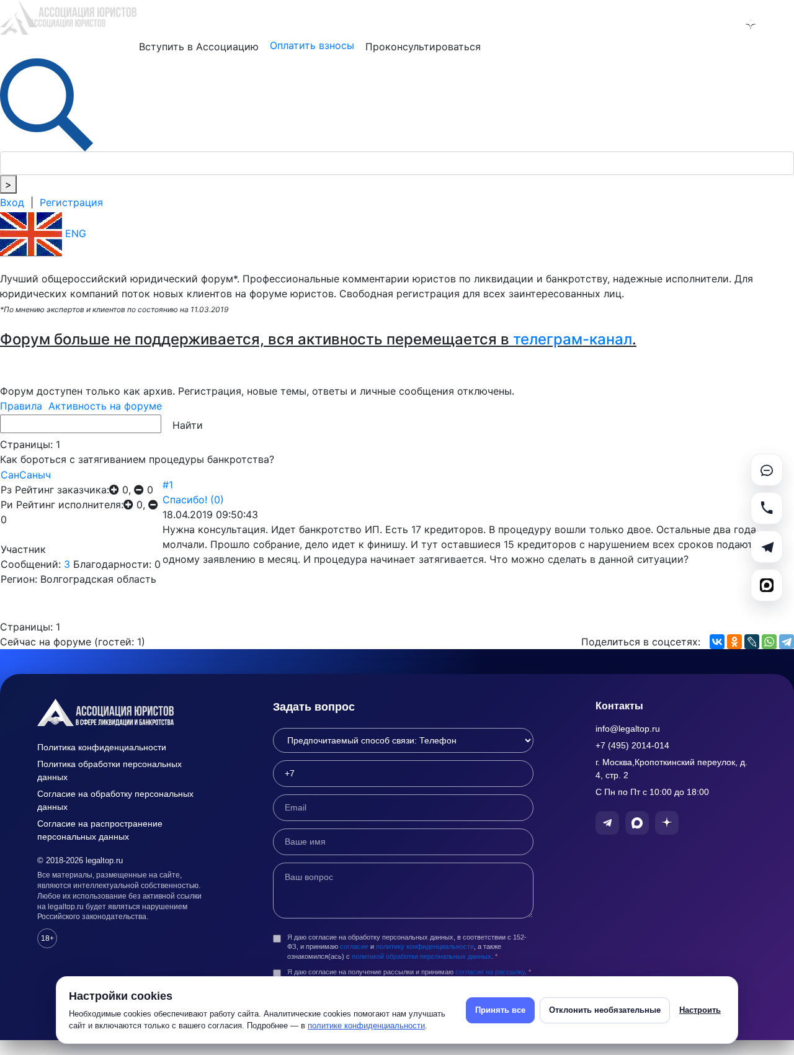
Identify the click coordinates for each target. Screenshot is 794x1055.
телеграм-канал (572, 339)
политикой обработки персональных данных (421, 956)
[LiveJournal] (751, 641)
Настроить (700, 1010)
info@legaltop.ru (628, 729)
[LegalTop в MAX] (718, 24)
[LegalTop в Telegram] (686, 24)
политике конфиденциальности (366, 1025)
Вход (12, 202)
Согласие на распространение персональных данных (100, 830)
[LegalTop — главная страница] (124, 712)
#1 (168, 484)
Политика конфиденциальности (101, 747)
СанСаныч (26, 475)
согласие (354, 946)
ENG (74, 233)
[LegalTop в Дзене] (750, 24)
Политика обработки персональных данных (109, 770)
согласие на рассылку (490, 972)
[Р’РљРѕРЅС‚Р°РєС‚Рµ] (717, 641)
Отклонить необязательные (605, 1010)
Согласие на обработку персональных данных (115, 800)
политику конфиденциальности (425, 946)
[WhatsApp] (769, 641)
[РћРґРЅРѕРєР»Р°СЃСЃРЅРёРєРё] (734, 641)
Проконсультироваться (423, 46)
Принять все (500, 1010)
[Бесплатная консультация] (767, 470)
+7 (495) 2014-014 (632, 745)
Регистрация (71, 202)
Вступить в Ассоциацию (199, 46)
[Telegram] (786, 641)
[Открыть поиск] (46, 103)
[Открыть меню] (782, 24)
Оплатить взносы (312, 45)
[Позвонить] (767, 508)
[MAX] (767, 585)
